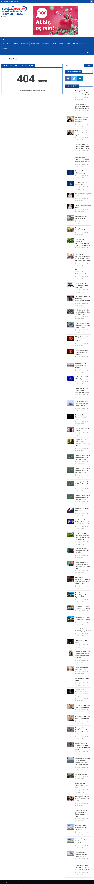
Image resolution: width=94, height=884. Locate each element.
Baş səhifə (6, 43)
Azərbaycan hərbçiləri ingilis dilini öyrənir (81, 668)
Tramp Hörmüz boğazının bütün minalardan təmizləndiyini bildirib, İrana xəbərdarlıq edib (82, 761)
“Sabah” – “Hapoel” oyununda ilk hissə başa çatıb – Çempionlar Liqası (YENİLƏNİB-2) (82, 536)
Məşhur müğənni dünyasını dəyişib (83, 194)
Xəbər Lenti (72, 86)
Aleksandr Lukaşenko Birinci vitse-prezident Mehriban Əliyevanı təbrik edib (82, 565)
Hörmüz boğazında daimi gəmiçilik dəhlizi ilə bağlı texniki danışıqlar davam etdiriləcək (82, 654)
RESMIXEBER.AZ (12, 14)
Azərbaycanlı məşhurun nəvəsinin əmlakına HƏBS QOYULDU (82, 799)
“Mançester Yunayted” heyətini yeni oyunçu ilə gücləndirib (82, 339)
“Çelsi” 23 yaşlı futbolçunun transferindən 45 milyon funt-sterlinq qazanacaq (82, 242)
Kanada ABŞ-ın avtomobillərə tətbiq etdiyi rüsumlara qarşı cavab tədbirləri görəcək (83, 580)
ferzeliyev (77, 435)
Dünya (61, 43)
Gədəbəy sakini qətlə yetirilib (81, 641)
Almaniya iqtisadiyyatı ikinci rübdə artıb (81, 217)
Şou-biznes (46, 43)
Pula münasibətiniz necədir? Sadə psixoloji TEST (81, 785)
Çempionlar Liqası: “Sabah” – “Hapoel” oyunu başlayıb (83, 607)
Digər (5, 48)
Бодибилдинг (42, 882)
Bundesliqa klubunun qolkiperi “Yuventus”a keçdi (81, 417)
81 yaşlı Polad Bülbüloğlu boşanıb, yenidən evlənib (82, 706)
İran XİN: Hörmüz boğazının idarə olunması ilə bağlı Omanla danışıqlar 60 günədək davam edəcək (83, 257)
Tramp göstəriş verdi (81, 774)
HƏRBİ (55, 43)
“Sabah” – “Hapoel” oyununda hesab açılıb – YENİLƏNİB (82, 595)
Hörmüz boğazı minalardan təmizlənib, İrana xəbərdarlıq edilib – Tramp (82, 693)
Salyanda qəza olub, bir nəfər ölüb (82, 509)
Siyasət (15, 43)
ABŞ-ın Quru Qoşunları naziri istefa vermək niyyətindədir (81, 119)
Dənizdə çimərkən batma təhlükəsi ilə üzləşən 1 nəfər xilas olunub (82, 457)
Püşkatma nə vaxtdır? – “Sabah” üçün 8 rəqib (82, 378)
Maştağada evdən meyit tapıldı (82, 679)
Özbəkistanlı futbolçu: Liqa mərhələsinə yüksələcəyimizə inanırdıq (82, 298)
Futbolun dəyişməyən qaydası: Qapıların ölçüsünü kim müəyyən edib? (81, 813)
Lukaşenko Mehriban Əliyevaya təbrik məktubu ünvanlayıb (82, 550)
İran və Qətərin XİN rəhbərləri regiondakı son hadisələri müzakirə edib (82, 522)
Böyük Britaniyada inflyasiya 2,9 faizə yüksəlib (80, 365)
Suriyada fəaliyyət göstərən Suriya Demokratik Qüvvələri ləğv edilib (82, 443)
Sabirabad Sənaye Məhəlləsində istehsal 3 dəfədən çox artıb (81, 827)
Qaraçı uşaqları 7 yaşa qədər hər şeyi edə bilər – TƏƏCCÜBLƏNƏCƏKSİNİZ (82, 867)
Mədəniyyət (77, 43)
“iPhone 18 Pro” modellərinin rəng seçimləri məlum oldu (81, 272)
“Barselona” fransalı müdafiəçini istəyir (81, 172)
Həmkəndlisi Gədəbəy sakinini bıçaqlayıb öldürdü (83, 630)
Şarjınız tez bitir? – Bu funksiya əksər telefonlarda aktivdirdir (82, 390)
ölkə (68, 43)
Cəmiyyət (24, 43)
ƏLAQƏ (86, 43)
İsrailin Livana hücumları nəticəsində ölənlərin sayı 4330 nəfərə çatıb (82, 312)
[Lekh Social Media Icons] (68, 78)
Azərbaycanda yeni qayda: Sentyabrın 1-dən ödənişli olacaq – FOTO (82, 93)
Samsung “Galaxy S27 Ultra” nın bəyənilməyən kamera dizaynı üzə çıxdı (82, 146)
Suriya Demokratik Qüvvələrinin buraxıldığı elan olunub (81, 285)
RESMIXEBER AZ (79, 99)
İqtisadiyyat (35, 43)
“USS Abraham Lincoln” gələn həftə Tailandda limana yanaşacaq (82, 403)
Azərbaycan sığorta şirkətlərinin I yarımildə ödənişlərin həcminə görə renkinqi (82, 731)
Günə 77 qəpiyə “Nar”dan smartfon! (82, 429)
